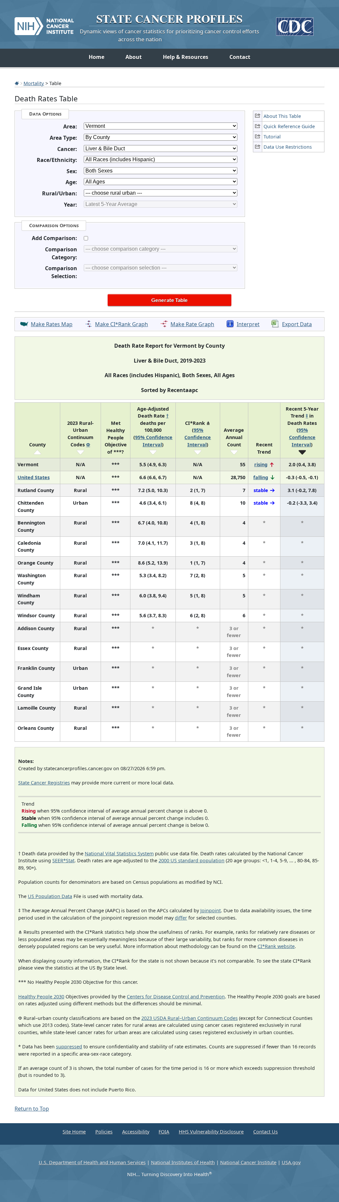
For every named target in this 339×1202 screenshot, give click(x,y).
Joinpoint (210, 910)
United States (34, 477)
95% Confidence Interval (197, 437)
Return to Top (32, 1108)
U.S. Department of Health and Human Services (92, 1162)
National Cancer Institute (248, 1162)
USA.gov (291, 1162)
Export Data (297, 324)
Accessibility (135, 1131)
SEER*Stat (63, 860)
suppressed (69, 1046)
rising (260, 464)
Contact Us (265, 1131)
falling (260, 477)
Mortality (34, 83)
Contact (239, 57)
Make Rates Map (52, 324)
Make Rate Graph (192, 324)
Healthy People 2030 (41, 996)
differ (181, 918)
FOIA (164, 1131)
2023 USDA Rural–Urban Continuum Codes (189, 1018)
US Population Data (50, 896)
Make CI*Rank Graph (121, 324)
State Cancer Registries (44, 782)
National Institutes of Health (183, 1162)
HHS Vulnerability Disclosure (211, 1131)
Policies (104, 1131)
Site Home (74, 1131)
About (133, 57)
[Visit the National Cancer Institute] (44, 23)
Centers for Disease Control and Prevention (176, 996)
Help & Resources (185, 57)
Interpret (248, 324)
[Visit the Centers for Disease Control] (294, 24)
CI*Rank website (276, 946)
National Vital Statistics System (119, 853)
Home (96, 57)
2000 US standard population (191, 860)
